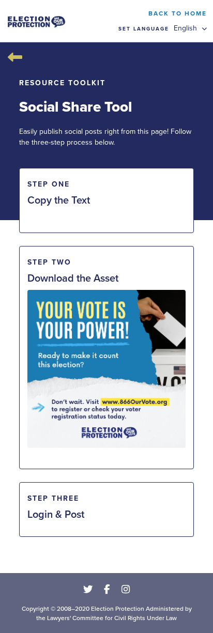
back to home (177, 13)
